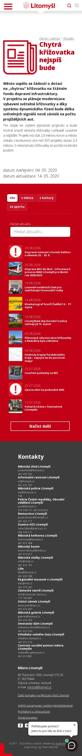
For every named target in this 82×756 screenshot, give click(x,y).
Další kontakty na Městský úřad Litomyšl (43, 695)
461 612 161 (25, 485)
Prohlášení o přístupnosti (34, 711)
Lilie (21, 568)
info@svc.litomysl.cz (29, 638)
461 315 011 (25, 554)
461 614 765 (25, 620)
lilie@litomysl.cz (27, 572)
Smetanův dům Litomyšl (35, 623)
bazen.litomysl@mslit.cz (32, 550)
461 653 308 (25, 576)
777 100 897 (25, 598)
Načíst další (40, 426)
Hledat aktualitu (20, 224)
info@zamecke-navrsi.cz (32, 594)
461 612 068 (25, 543)
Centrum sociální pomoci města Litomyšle (40, 646)
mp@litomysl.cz (27, 492)
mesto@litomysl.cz (39, 687)
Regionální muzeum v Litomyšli (40, 579)
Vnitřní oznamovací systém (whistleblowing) (45, 705)
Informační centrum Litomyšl (39, 477)
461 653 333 (25, 474)
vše (12, 198)
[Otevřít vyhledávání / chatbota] (69, 5)
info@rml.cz (25, 583)
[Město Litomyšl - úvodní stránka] (39, 5)
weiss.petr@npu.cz (29, 605)
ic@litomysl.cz (26, 481)
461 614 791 (25, 565)
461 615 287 (25, 587)
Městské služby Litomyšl (35, 557)
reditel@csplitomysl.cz (31, 652)
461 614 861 (25, 656)
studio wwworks (63, 743)
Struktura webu (27, 717)
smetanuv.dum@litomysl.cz (34, 627)
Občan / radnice (49, 38)
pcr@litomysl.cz (27, 506)
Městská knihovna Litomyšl (37, 535)
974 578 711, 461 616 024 (33, 510)
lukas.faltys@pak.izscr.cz (32, 528)
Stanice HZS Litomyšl (33, 524)
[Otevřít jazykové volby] (77, 5)
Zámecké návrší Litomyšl (36, 590)
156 (20, 496)
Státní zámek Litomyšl (34, 601)
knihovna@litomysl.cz (30, 539)
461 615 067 (25, 609)
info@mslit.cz (26, 561)
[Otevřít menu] (8, 6)
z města (27, 198)
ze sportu (17, 207)
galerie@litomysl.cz (29, 616)
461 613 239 (25, 631)
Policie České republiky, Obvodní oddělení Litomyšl (41, 500)
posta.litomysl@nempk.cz (33, 517)
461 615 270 (25, 642)
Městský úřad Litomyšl (34, 466)
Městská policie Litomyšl (35, 488)
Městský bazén (29, 546)
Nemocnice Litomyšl (32, 514)
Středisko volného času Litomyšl (41, 634)
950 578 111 (25, 532)
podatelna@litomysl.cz (31, 470)
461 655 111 (25, 521)
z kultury (47, 198)
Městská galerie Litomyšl (36, 612)
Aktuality (68, 38)
